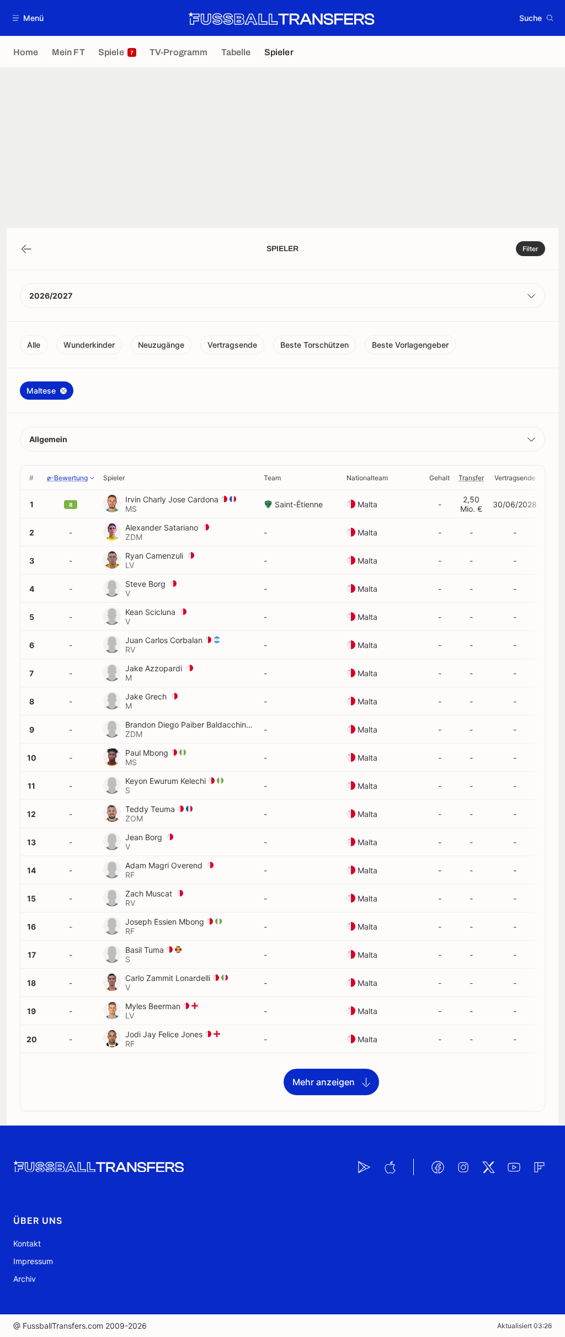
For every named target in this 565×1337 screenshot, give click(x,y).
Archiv (24, 1278)
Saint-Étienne (299, 504)
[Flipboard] (539, 1167)
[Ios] (389, 1167)
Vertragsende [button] (514, 478)
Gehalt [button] (439, 478)
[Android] (364, 1167)
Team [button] (272, 478)
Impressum (33, 1261)
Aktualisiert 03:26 (524, 1326)
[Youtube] (513, 1167)
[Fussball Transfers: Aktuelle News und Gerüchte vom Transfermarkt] (281, 18)
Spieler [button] (114, 478)
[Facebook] (437, 1167)
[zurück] (26, 249)
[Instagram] (463, 1167)
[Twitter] (488, 1167)
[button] (28, 18)
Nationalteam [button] (367, 478)
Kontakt (27, 1243)
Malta (367, 504)
